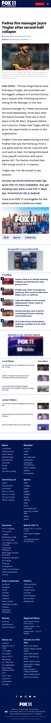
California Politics (30, 584)
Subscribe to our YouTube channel (24, 335)
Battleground (29, 601)
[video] (43, 406)
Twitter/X (5, 598)
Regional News (31, 618)
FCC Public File (7, 662)
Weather (28, 445)
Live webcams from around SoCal (31, 540)
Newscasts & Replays (32, 533)
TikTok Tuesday (8, 500)
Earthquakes (28, 460)
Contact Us (6, 678)
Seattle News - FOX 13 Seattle (32, 632)
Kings (26, 503)
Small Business (7, 624)
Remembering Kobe (9, 572)
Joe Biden (27, 593)
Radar (26, 454)
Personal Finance (8, 627)
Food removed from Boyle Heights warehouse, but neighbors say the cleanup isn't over (18, 388)
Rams (26, 483)
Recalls (4, 465)
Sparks (26, 519)
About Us (7, 639)
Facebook (5, 584)
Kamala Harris (29, 598)
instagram (25, 696)
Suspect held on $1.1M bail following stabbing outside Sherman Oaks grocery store (31, 281)
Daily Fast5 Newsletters (6, 611)
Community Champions (6, 549)
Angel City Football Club (31, 512)
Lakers (26, 488)
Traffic (26, 451)
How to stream (8, 601)
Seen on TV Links (8, 494)
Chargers (27, 486)
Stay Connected (10, 580)
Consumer (6, 463)
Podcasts (5, 607)
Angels (26, 497)
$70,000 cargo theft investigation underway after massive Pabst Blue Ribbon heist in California (31, 292)
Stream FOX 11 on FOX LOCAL (32, 529)
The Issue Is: (7, 531)
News (5, 445)
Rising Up (5, 563)
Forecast (27, 448)
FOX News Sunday (9, 471)
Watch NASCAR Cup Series (31, 657)
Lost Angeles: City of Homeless (10, 544)
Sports (16, 237)
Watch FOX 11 (31, 525)
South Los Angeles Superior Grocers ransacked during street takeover (15, 377)
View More (43, 361)
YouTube (5, 593)
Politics (4, 468)
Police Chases (7, 454)
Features (6, 525)
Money (5, 618)
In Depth (5, 534)
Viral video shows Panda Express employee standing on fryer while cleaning (30, 324)
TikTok (4, 590)
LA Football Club (30, 508)
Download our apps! (9, 604)
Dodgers (27, 494)
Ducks (26, 506)
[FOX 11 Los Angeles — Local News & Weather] (9, 4)
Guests (4, 483)
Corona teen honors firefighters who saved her (18, 405)
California (30, 237)
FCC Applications (8, 665)
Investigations (7, 566)
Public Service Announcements (8, 669)
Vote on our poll (8, 497)
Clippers (27, 491)
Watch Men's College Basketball (32, 665)
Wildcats (27, 500)
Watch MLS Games (31, 677)
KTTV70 (5, 575)
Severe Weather (30, 468)
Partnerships (7, 681)
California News (8, 451)
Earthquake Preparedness (29, 464)
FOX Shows (6, 654)
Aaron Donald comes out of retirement (16, 425)
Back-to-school (8, 491)
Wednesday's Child (9, 537)
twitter (21, 696)
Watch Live (40, 4)
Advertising (6, 659)
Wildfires (27, 470)
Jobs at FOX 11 (7, 656)
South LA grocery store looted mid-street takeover (17, 415)
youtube (30, 696)
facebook (16, 696)
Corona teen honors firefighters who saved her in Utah (18, 366)
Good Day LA (9, 479)
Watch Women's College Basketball (31, 670)
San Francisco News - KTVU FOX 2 (32, 622)
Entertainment (7, 460)
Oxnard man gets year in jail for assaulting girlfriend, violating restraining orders (29, 313)
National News (7, 457)
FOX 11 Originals (8, 528)
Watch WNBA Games (32, 674)
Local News (8, 361)
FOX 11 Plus (6, 676)
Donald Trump (29, 590)
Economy (5, 621)
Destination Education (10, 558)
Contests (5, 643)
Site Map (5, 684)
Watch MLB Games (31, 654)
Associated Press (21, 36)
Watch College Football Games (32, 650)
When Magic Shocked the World (10, 554)
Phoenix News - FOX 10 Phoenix (31, 627)
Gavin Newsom (29, 596)
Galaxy (26, 516)
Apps (25, 536)
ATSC (4, 673)
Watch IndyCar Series (32, 661)
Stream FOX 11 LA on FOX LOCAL (23, 249)
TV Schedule (6, 651)
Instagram (6, 587)
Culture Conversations (10, 569)
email (34, 696)
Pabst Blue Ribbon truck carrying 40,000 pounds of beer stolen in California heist (30, 302)
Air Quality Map (29, 457)
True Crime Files (8, 540)
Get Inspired (6, 560)
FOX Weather (29, 473)
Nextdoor (5, 596)
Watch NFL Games (31, 646)
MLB (29, 36)
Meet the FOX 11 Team (8, 647)
